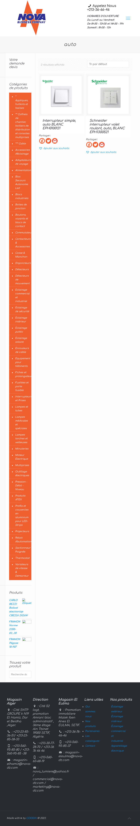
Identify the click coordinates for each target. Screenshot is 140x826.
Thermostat (22, 558)
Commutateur (22, 232)
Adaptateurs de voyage (22, 162)
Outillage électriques (22, 473)
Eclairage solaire (21, 340)
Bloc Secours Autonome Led (21, 182)
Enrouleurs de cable (22, 350)
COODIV (31, 818)
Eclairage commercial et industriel (22, 296)
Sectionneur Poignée (22, 550)
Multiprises (22, 465)
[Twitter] (48, 141)
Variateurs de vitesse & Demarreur (21, 570)
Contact (90, 746)
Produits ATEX (20, 498)
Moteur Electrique (21, 457)
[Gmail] (55, 141)
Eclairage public (21, 330)
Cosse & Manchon (21, 255)
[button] (54, 148)
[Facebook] (42, 141)
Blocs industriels (21, 196)
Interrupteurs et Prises (22, 398)
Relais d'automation (22, 540)
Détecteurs (22, 269)
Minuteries (21, 449)
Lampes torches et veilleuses (21, 439)
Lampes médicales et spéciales (21, 423)
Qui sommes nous (90, 711)
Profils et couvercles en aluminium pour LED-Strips (21, 515)
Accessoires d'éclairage (22, 152)
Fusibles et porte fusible (21, 386)
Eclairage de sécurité (22, 309)
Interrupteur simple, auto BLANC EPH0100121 (59, 124)
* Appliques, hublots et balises (21, 102)
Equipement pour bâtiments (22, 362)
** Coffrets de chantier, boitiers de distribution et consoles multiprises (22, 126)
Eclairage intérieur (21, 320)
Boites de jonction (21, 206)
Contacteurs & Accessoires (22, 243)
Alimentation (22, 170)
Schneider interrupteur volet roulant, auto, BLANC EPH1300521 (107, 126)
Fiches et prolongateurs (22, 374)
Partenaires (92, 731)
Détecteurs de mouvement (22, 280)
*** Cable (20, 143)
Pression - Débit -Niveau (21, 486)
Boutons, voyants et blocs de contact (21, 221)
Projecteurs (22, 531)
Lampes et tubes (21, 409)
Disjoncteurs (22, 263)
